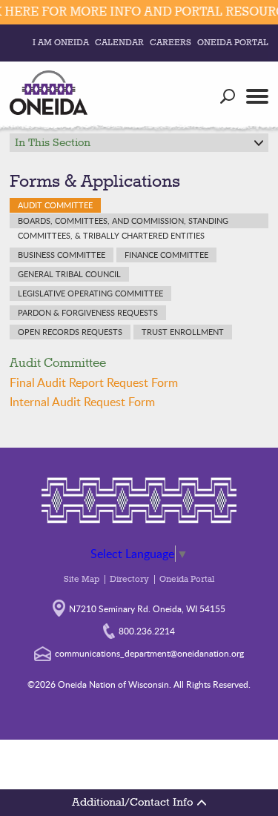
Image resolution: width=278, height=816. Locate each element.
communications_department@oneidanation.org (149, 653)
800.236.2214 (147, 631)
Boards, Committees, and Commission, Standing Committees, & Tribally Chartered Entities (123, 221)
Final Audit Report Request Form (94, 382)
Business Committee (61, 254)
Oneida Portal (232, 43)
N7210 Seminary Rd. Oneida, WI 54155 (147, 608)
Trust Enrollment (183, 331)
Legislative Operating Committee (90, 293)
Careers (170, 43)
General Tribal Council (69, 273)
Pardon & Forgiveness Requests (88, 312)
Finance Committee (166, 254)
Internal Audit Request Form (82, 402)
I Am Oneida (61, 43)
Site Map (81, 579)
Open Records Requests (70, 331)
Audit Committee (55, 204)
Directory (129, 579)
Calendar (119, 43)
